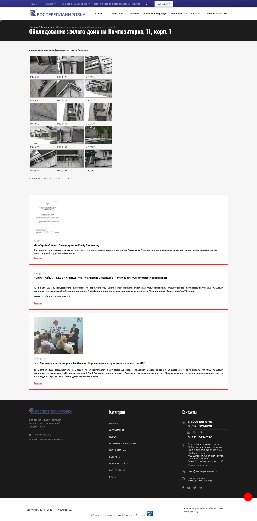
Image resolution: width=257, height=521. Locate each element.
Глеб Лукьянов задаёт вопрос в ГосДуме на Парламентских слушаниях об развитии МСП (89, 363)
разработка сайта (204, 508)
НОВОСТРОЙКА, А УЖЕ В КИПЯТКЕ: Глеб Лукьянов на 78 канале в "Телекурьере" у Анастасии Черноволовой (100, 277)
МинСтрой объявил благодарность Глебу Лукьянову (66, 245)
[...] (145, 4)
